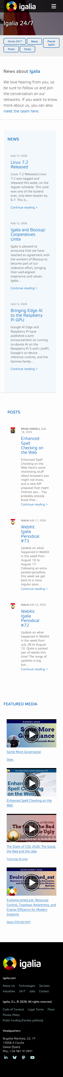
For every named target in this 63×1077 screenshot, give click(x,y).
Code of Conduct (13, 1009)
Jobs (32, 991)
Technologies (27, 985)
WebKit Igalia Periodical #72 (30, 618)
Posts (11, 49)
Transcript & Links (17, 859)
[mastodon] (23, 1057)
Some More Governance (24, 752)
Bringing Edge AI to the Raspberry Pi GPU (27, 315)
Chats (27, 49)
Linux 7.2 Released (19, 164)
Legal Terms (36, 1009)
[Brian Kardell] (13, 430)
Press (51, 1009)
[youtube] (32, 1057)
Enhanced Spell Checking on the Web (32, 445)
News (34, 41)
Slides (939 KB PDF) (18, 922)
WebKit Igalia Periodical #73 (30, 534)
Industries (9, 991)
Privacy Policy (11, 1015)
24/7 (22, 991)
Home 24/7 (15, 41)
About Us (9, 985)
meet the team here (21, 111)
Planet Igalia (51, 43)
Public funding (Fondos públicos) (23, 1020)
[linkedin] (6, 1057)
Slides (10, 759)
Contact (44, 991)
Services (44, 985)
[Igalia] (21, 6)
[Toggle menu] (51, 7)
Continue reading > (24, 207)
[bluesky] (15, 1057)
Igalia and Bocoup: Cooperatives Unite (28, 235)
